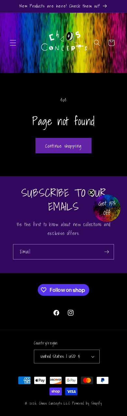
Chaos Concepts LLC (54, 403)
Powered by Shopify (87, 403)
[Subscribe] (106, 251)
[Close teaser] (91, 192)
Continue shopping (63, 146)
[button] (13, 43)
